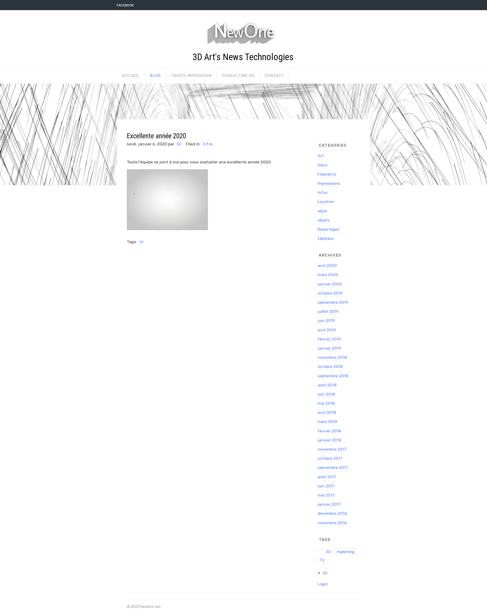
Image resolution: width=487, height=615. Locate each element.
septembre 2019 (333, 302)
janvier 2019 (329, 348)
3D (141, 242)
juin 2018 (326, 394)
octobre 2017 (330, 458)
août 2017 (327, 476)
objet (322, 211)
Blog (155, 75)
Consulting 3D (238, 75)
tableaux (326, 238)
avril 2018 (327, 412)
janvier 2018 (329, 440)
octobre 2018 (330, 366)
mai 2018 (326, 403)
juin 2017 (326, 486)
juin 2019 (326, 320)
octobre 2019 (330, 293)
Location (326, 201)
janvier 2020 (330, 284)
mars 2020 (328, 274)
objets (323, 220)
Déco (322, 165)
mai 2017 (326, 495)
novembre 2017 (332, 449)
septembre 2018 (333, 375)
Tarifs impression (191, 75)
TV (322, 560)
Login (323, 584)
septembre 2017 (333, 467)
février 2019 (329, 339)
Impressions (329, 183)
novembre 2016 (332, 522)
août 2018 (327, 385)
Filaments (327, 174)
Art (321, 155)
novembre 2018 (332, 357)
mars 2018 (327, 421)
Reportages (328, 229)
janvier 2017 (329, 504)
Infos (208, 144)
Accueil (131, 75)
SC (179, 144)
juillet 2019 (328, 311)
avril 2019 (327, 330)
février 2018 (329, 431)
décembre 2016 (332, 513)
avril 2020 (327, 265)
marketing (345, 552)
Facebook (125, 5)
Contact (274, 75)
